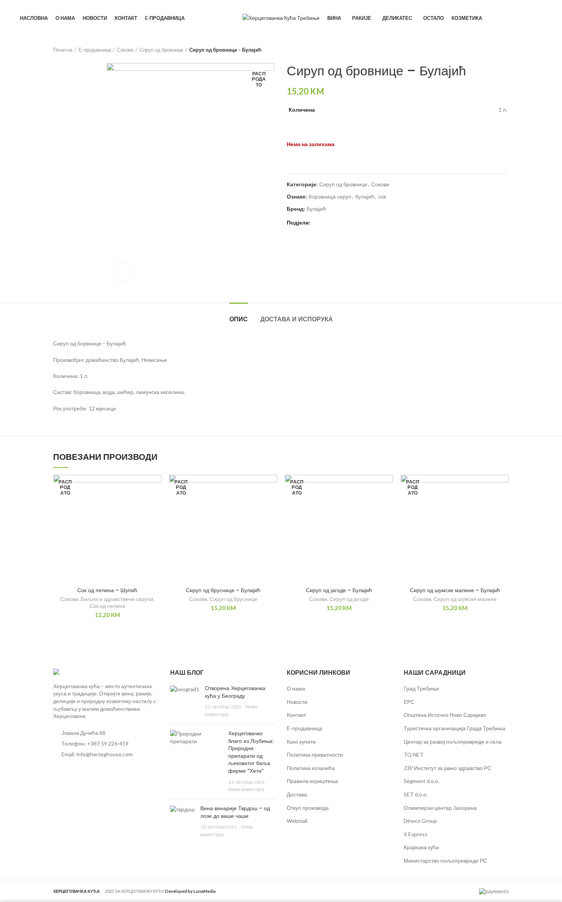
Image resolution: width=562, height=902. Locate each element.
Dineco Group (420, 820)
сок (382, 197)
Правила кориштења (312, 781)
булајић (364, 197)
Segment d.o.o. (421, 781)
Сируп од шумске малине (465, 599)
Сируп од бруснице (233, 599)
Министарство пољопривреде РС (445, 860)
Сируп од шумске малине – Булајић (455, 590)
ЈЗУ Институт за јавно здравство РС (447, 768)
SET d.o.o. (415, 794)
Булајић (316, 209)
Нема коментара (246, 789)
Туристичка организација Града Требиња (454, 728)
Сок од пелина (107, 605)
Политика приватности (315, 754)
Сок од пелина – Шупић (107, 590)
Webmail (297, 820)
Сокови (125, 50)
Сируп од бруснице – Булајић (223, 590)
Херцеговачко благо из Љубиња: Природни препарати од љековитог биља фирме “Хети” (250, 752)
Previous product (490, 50)
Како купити (301, 741)
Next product (505, 50)
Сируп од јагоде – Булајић (339, 590)
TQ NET (414, 754)
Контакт (296, 715)
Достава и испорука (296, 319)
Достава (297, 794)
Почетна (62, 50)
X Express (415, 834)
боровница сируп (330, 197)
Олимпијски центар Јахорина (440, 807)
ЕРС (409, 701)
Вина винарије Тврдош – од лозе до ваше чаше (235, 812)
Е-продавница (94, 50)
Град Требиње (421, 688)
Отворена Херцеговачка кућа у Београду (235, 692)
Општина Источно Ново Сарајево (445, 715)
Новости (297, 701)
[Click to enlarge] (121, 272)
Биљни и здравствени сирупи (117, 599)
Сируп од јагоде (349, 599)
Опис (238, 319)
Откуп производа (308, 807)
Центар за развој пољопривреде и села (453, 741)
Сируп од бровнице (161, 50)
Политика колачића (311, 768)
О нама (296, 688)
